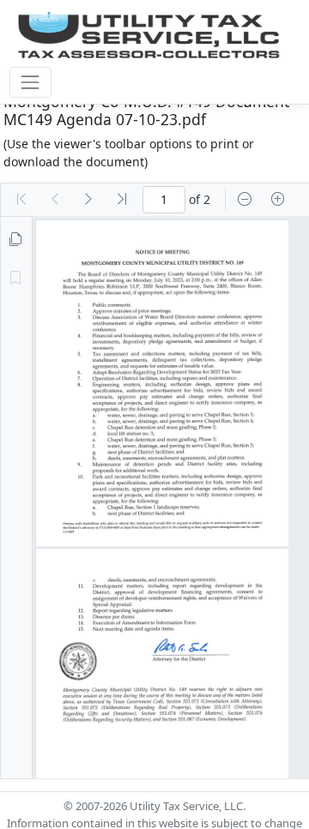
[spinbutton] (164, 200)
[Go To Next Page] (88, 199)
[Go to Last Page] (122, 199)
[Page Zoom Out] (245, 199)
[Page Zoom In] (278, 199)
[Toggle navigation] (30, 82)
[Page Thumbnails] (15, 240)
